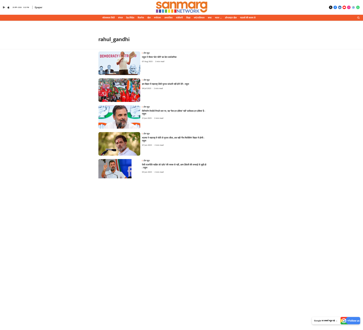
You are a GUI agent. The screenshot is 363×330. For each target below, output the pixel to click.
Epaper (38, 7)
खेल (149, 18)
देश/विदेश (130, 18)
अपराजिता (168, 18)
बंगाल (120, 18)
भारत (217, 18)
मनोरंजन (157, 18)
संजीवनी (179, 18)
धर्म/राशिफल (199, 18)
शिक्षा (188, 18)
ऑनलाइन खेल (231, 18)
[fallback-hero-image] (120, 63)
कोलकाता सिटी (108, 18)
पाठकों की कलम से (248, 18)
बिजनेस (141, 18)
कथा (210, 18)
